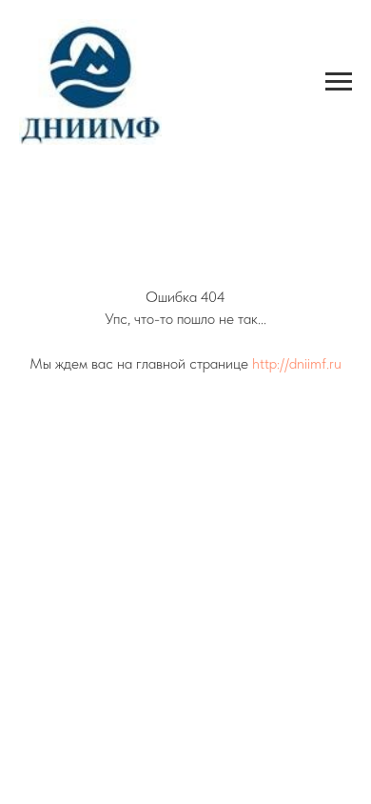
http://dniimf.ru (297, 363)
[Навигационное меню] (338, 81)
